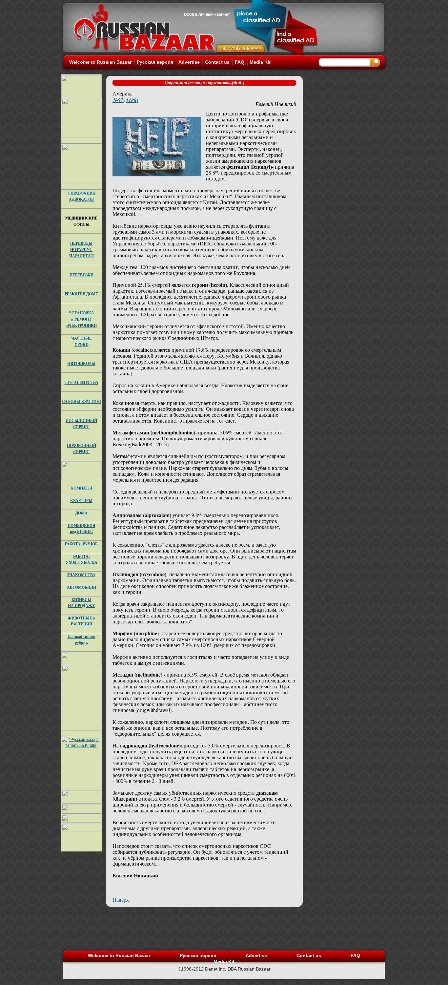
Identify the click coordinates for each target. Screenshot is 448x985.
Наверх (120, 899)
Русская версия (155, 62)
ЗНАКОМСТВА (81, 574)
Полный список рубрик (81, 639)
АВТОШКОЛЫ (81, 363)
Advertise (189, 62)
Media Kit (260, 62)
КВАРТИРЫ (81, 500)
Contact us (217, 62)
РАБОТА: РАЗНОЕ (81, 544)
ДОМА (81, 513)
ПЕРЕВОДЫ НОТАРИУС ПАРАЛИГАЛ (81, 250)
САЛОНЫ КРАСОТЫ (81, 401)
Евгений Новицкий (275, 103)
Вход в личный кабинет (207, 14)
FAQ (239, 62)
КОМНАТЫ (81, 488)
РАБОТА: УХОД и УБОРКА (81, 559)
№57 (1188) (125, 100)
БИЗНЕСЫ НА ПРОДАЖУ (81, 602)
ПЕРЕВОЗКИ (81, 275)
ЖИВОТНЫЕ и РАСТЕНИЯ (81, 621)
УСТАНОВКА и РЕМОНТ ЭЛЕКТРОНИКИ (81, 319)
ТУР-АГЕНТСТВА (81, 382)
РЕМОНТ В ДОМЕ (81, 294)
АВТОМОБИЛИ (81, 587)
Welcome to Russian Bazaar (100, 62)
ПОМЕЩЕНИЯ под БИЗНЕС (81, 528)
